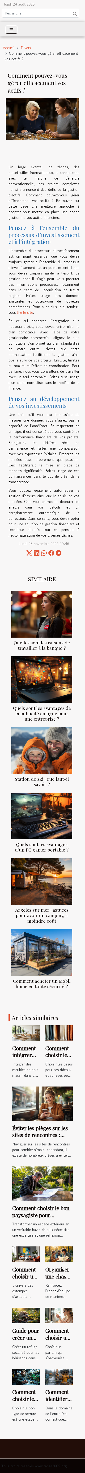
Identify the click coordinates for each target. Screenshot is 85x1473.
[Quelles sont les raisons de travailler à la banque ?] (41, 614)
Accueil (9, 48)
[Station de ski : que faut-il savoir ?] (41, 750)
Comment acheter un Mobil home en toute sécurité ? (42, 983)
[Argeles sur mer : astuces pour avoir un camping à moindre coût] (41, 881)
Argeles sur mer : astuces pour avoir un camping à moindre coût (41, 915)
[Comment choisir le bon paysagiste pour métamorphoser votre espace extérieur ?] (42, 1183)
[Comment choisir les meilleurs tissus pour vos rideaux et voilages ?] (59, 1032)
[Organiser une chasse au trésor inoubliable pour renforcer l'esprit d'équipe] (59, 1253)
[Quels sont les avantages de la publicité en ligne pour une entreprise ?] (41, 679)
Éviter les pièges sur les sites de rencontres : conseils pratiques (40, 1135)
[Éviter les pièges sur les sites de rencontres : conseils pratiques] (42, 1103)
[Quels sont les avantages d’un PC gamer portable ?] (41, 816)
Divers (26, 48)
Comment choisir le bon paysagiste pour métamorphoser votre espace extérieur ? (40, 1218)
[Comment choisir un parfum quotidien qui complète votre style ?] (59, 1315)
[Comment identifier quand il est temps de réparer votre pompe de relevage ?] (59, 1376)
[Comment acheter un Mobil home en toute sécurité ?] (41, 952)
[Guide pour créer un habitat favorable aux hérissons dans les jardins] (26, 1315)
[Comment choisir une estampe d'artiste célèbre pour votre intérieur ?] (26, 1253)
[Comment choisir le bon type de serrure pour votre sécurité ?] (26, 1376)
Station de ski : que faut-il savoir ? (42, 781)
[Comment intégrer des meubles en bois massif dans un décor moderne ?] (26, 1032)
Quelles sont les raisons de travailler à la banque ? (42, 645)
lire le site (25, 312)
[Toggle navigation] (11, 30)
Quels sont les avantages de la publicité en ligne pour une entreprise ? (42, 713)
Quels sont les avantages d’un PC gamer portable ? (42, 847)
